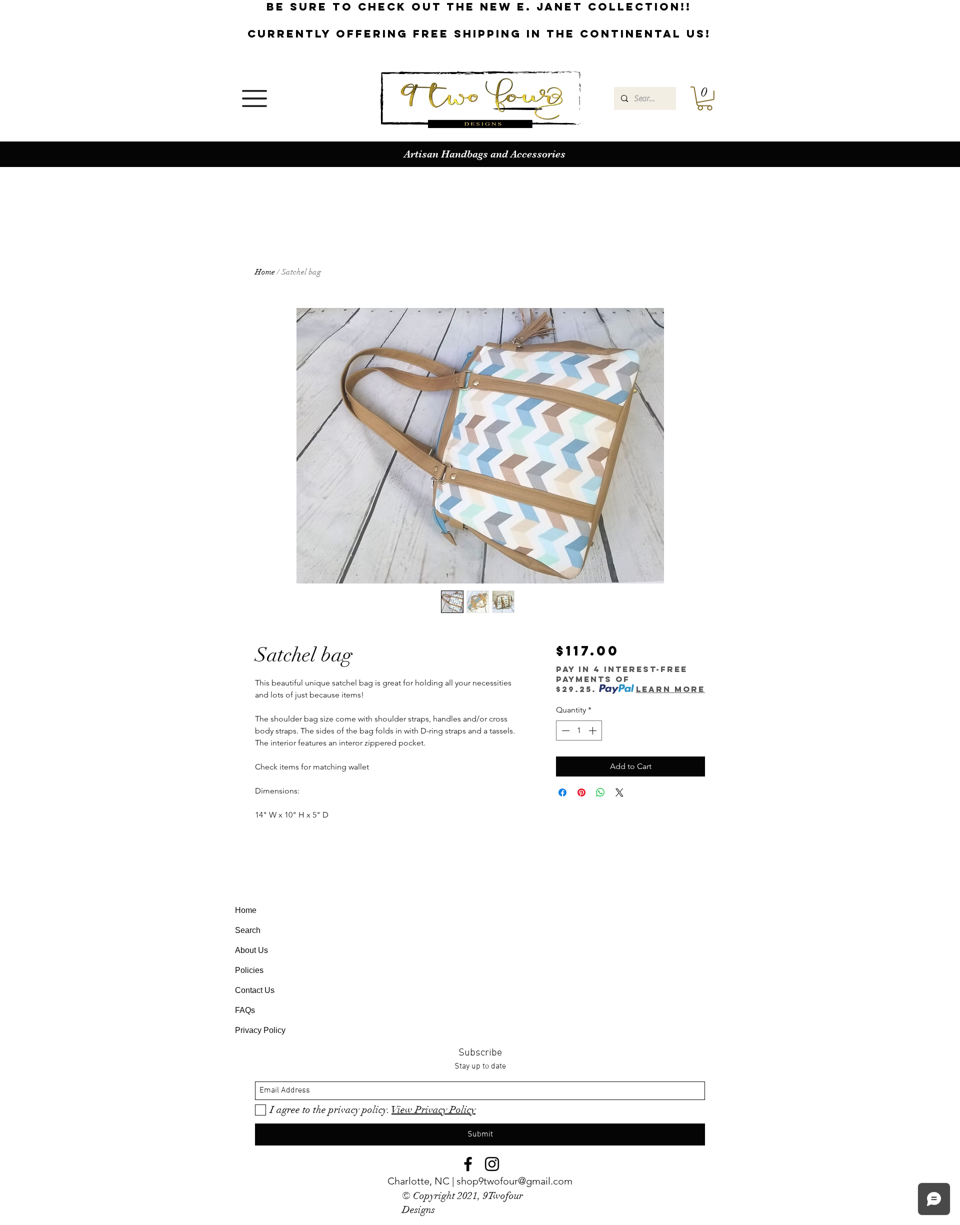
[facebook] (695, 206)
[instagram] (710, 206)
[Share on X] (620, 792)
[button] (254, 98)
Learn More (670, 689)
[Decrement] (565, 730)
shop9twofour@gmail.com (514, 1181)
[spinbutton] (579, 730)
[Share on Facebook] (562, 792)
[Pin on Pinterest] (582, 792)
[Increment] (593, 730)
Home (265, 272)
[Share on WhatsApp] (600, 792)
